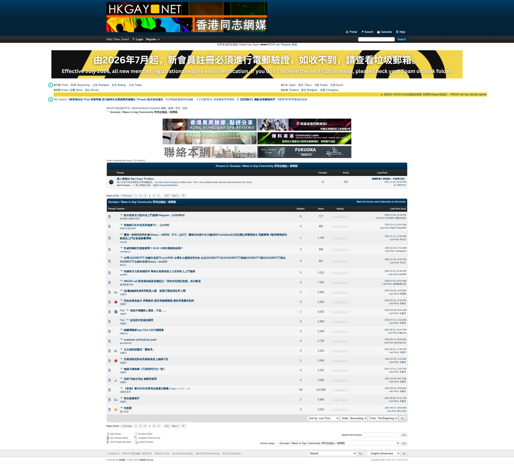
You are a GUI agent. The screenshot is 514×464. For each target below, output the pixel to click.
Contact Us (113, 453)
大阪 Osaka (321, 84)
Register (151, 39)
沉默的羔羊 (125, 392)
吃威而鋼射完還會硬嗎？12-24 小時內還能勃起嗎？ (153, 248)
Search (369, 31)
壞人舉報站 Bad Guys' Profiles (135, 178)
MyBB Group (146, 460)
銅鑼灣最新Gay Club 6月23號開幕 (144, 330)
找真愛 (128, 408)
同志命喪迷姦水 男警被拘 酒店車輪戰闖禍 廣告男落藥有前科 (159, 300)
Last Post (395, 208)
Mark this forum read (368, 201)
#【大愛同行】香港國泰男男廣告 (216, 99)
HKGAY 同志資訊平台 (118, 108)
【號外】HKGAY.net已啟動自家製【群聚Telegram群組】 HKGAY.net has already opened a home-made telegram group (440, 94)
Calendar (386, 31)
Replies (301, 208)
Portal (353, 31)
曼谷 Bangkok (309, 89)
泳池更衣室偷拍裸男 (141, 320)
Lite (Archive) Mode (182, 453)
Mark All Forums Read (208, 453)
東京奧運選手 (132, 398)
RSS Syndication (231, 453)
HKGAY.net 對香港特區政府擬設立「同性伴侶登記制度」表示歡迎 (162, 281)
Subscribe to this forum (393, 201)
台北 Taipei (135, 84)
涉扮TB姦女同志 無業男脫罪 (140, 378)
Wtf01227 (401, 185)
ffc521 (403, 239)
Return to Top (162, 453)
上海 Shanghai (100, 84)
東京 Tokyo (304, 84)
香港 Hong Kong (80, 84)
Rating (340, 208)
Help (402, 31)
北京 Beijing (118, 84)
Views (321, 208)
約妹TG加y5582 (128, 228)
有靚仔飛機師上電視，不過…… (148, 310)
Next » (175, 195)
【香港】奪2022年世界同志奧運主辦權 (146, 388)
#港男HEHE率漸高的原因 (292, 99)
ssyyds (123, 242)
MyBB (122, 460)
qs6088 (123, 274)
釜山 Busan (92, 89)
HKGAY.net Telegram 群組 (282, 44)
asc (403, 208)
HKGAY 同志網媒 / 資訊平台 (137, 453)
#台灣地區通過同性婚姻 (179, 99)
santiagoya (125, 251)
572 (167, 195)
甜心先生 (124, 411)
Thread (111, 208)
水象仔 (123, 294)
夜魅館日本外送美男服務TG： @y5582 (146, 225)
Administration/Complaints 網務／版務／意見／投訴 (160, 108)
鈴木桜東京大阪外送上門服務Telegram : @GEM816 (154, 215)
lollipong (123, 333)
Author (121, 208)
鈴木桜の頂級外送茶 (130, 218)
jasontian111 (126, 343)
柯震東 (403, 294)
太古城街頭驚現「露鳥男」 (139, 349)
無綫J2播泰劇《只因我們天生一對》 (145, 369)
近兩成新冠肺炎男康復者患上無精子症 (146, 359)
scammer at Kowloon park (140, 339)
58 (300, 389)
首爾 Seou (76, 89)
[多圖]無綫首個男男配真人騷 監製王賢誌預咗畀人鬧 (155, 290)
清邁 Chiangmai (329, 89)
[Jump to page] (184, 196)
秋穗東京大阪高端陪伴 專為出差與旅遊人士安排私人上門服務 (159, 271)
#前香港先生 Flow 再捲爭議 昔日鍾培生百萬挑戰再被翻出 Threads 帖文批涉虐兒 (115, 99)
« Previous (126, 195)
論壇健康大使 (126, 284)
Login (139, 39)
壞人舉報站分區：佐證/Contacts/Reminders (156, 185)
